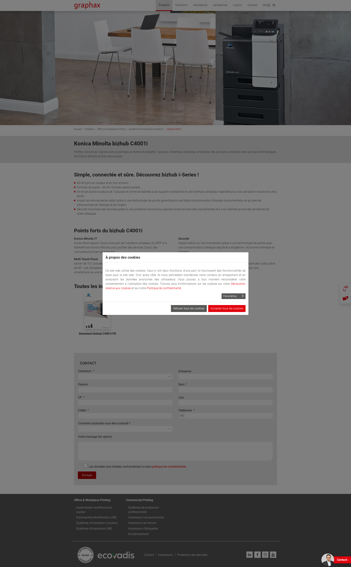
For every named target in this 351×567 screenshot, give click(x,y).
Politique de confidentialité (164, 288)
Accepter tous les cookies (227, 308)
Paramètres (230, 296)
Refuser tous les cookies (188, 308)
